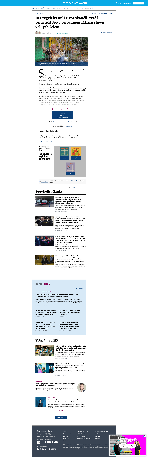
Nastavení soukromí (81, 436)
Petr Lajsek (38, 381)
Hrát (64, 158)
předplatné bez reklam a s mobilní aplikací (63, 121)
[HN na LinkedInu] (52, 442)
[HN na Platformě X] (45, 442)
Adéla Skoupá (52, 32)
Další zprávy (61, 417)
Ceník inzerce (66, 441)
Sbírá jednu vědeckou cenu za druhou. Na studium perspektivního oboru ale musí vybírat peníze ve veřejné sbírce (70, 365)
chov (47, 284)
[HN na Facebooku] (48, 442)
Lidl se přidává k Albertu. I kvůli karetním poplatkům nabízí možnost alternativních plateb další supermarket (70, 348)
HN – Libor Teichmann (44, 64)
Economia (65, 436)
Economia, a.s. (46, 433)
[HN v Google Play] (42, 449)
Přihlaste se (69, 126)
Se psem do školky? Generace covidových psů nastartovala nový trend (70, 312)
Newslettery (98, 436)
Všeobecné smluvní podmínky (84, 438)
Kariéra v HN (66, 438)
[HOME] (33, 8)
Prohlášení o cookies (81, 433)
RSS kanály (97, 438)
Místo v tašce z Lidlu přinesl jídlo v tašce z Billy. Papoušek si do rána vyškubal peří (46, 312)
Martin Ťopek (45, 32)
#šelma (47, 141)
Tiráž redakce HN (67, 433)
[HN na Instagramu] (50, 442)
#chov (41, 141)
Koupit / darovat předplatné (101, 431)
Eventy (96, 433)
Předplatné (138, 3)
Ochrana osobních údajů (82, 431)
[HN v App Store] (52, 449)
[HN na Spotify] (55, 442)
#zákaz (53, 141)
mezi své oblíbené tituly (72, 180)
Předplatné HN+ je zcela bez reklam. (80, 187)
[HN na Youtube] (57, 442)
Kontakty (65, 431)
